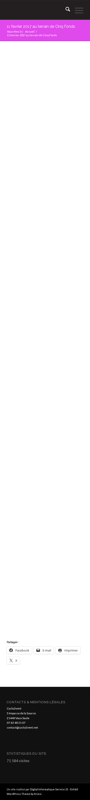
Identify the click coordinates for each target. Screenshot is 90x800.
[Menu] (76, 10)
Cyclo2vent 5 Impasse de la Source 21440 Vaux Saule (21, 713)
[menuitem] (65, 10)
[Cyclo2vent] (37, 10)
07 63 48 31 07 (16, 722)
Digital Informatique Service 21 (49, 789)
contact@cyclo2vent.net (22, 727)
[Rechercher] (65, 10)
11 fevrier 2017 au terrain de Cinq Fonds (41, 26)
